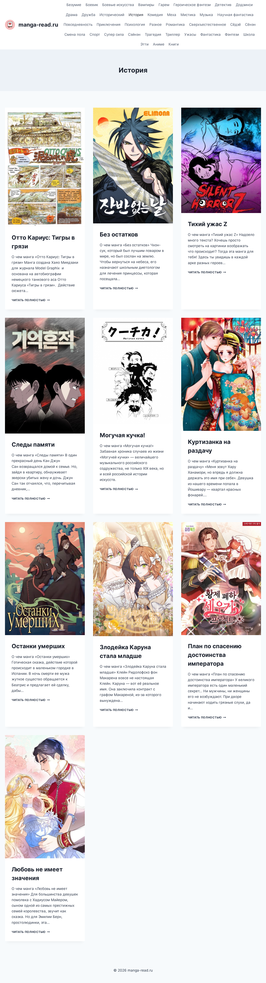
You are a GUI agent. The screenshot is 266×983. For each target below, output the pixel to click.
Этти (144, 44)
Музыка (206, 15)
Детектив (223, 5)
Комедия (155, 15)
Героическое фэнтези (192, 5)
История (136, 15)
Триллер (172, 34)
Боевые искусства (118, 5)
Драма (72, 15)
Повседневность (78, 24)
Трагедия (153, 34)
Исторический (112, 15)
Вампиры (146, 5)
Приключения (109, 24)
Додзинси (244, 5)
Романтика (175, 24)
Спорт (95, 34)
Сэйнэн (134, 34)
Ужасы (190, 34)
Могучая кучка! (122, 435)
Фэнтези (232, 34)
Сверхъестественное (207, 24)
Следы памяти (33, 444)
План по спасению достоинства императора (214, 655)
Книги (174, 44)
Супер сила (114, 34)
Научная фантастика (235, 15)
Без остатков (119, 234)
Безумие (73, 5)
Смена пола (74, 34)
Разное (155, 24)
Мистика (188, 15)
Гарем (164, 5)
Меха (171, 15)
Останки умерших (38, 646)
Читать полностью (31, 300)
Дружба (88, 15)
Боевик (92, 5)
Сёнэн (250, 24)
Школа (249, 34)
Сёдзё (235, 24)
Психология (135, 24)
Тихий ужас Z (207, 224)
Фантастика (210, 34)
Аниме (158, 44)
